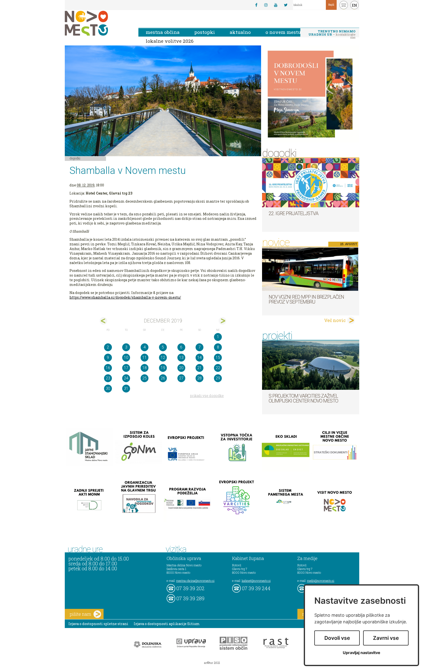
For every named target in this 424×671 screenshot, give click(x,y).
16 (108, 367)
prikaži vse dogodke (207, 395)
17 (126, 367)
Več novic (335, 320)
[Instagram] (266, 5)
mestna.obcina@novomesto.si (195, 581)
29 (218, 378)
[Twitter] (286, 5)
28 (199, 378)
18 (144, 367)
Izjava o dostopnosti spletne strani (98, 623)
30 (108, 388)
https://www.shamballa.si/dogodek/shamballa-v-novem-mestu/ (125, 297)
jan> (222, 321)
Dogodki (75, 158)
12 (163, 357)
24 (126, 378)
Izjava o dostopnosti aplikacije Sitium (167, 623)
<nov (103, 321)
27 (181, 378)
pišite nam (80, 614)
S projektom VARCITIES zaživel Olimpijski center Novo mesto (303, 398)
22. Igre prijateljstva (293, 213)
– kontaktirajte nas (332, 33)
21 (199, 367)
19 (163, 367)
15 (218, 357)
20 (181, 367)
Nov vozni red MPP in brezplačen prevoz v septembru (306, 299)
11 (144, 357)
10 (126, 357)
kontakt (343, 5)
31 (126, 388)
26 (163, 378)
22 (218, 367)
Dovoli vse (337, 638)
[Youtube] (276, 5)
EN (354, 5)
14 (199, 357)
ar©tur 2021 (212, 663)
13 (181, 357)
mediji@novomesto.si (320, 581)
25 (144, 378)
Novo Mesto (98, 23)
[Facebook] (256, 5)
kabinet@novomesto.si (256, 581)
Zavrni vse (386, 638)
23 (108, 378)
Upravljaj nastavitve (361, 652)
